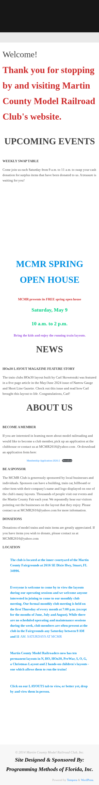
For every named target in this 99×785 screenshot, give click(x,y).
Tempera (72, 779)
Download (67, 460)
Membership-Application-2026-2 (43, 460)
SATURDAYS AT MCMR (44, 636)
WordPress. (87, 779)
